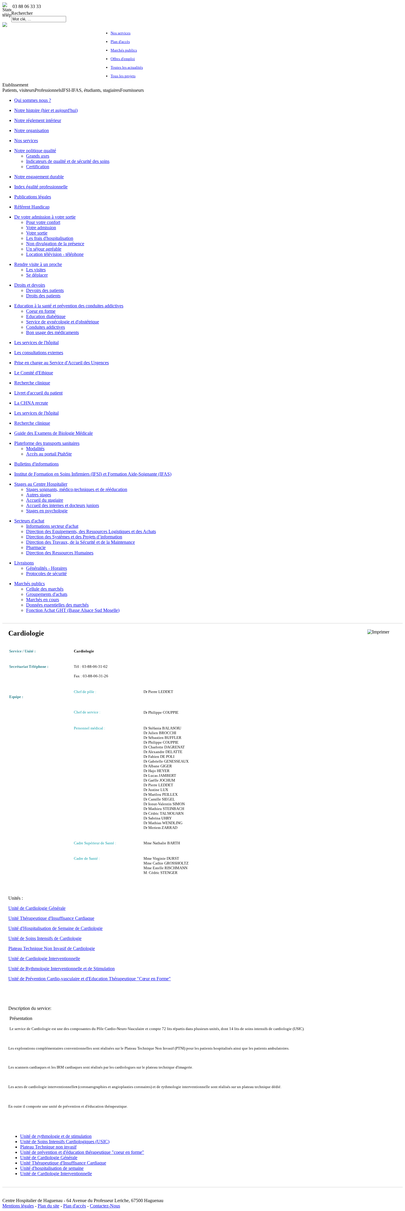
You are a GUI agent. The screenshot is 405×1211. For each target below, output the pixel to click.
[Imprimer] (378, 631)
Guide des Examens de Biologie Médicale (53, 433)
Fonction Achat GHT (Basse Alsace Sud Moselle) (72, 610)
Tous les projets (123, 76)
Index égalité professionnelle (41, 186)
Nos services (120, 33)
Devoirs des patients (45, 290)
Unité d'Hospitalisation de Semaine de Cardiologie (55, 928)
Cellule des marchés (44, 588)
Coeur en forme (40, 311)
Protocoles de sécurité (46, 573)
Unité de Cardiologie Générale (37, 908)
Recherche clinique (32, 382)
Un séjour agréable (43, 248)
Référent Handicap (32, 206)
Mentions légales (18, 1205)
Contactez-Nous (105, 1205)
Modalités (35, 448)
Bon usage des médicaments (52, 332)
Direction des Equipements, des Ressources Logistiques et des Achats (91, 531)
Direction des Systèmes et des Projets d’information (74, 536)
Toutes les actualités (127, 67)
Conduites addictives (45, 327)
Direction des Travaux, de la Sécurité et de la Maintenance (80, 542)
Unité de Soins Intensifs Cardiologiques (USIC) (64, 1141)
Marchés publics (124, 50)
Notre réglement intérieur (37, 120)
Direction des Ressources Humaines (59, 552)
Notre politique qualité (35, 150)
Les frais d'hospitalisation (49, 238)
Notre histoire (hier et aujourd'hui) (46, 110)
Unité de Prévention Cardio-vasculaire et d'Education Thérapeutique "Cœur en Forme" (89, 978)
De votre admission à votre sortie (45, 216)
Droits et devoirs (29, 285)
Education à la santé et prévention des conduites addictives (68, 305)
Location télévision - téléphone (55, 254)
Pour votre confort (43, 222)
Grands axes (37, 155)
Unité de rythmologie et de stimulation (56, 1136)
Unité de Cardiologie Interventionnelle (44, 958)
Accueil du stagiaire (44, 500)
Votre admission (41, 227)
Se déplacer (37, 275)
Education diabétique (46, 316)
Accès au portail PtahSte (49, 453)
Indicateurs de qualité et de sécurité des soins (67, 161)
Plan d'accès (120, 41)
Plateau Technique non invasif (48, 1146)
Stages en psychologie (47, 510)
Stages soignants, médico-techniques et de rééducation (76, 489)
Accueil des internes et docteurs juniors (62, 505)
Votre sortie (36, 232)
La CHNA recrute (31, 402)
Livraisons (24, 562)
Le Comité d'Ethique (33, 372)
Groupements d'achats (46, 594)
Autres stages (38, 494)
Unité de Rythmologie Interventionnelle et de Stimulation (61, 968)
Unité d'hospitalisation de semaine (52, 1168)
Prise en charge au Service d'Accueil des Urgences (61, 362)
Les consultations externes (38, 352)
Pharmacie (36, 547)
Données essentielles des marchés (57, 604)
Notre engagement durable (39, 176)
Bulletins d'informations (36, 463)
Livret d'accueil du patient (38, 392)
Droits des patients (43, 295)
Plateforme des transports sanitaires (46, 443)
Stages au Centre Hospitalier (40, 484)
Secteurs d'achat (29, 520)
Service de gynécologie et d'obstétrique (62, 321)
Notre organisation (31, 130)
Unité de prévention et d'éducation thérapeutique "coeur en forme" (82, 1152)
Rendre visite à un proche (38, 264)
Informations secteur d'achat (52, 526)
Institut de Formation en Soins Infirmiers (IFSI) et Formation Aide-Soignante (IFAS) (92, 474)
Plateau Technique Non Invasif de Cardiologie (51, 948)
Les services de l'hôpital (36, 342)
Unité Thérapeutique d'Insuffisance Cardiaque (51, 918)
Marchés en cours (42, 599)
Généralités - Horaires (46, 568)
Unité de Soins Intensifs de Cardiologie (45, 938)
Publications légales (32, 196)
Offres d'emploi (123, 59)
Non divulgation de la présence (55, 243)
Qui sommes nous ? (32, 100)
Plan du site (48, 1205)
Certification (37, 166)
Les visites (36, 269)
